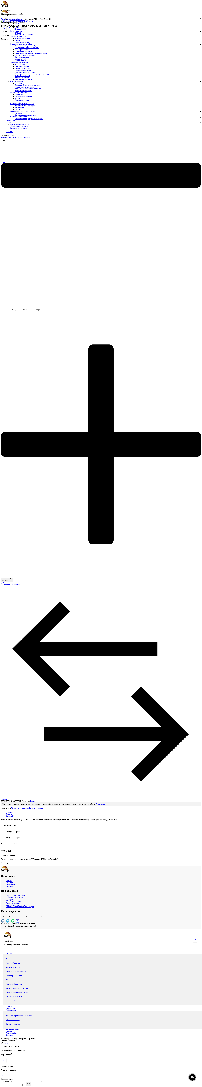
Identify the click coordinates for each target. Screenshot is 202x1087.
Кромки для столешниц (24, 35)
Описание (9, 812)
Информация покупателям (16, 896)
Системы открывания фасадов (17, 988)
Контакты (9, 886)
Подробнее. (101, 804)
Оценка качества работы (15, 905)
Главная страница (8, 19)
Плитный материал (12, 959)
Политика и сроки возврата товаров (20, 907)
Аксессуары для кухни (14, 976)
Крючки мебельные (22, 38)
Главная (9, 881)
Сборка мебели (11, 980)
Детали (9, 814)
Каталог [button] (9, 953)
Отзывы (9, 1031)
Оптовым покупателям (14, 897)
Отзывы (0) (10, 816)
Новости (9, 1006)
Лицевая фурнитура (13, 967)
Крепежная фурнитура (14, 984)
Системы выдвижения (14, 997)
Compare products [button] (11, 1046)
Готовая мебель (11, 1001)
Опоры (17, 40)
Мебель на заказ (12, 1029)
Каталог (20, 19)
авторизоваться (37, 863)
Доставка (9, 899)
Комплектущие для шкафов (16, 971)
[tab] (103, 812)
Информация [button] (11, 1010)
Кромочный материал (13, 963)
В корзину (5, 580)
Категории (10, 883)
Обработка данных (13, 901)
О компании (10, 884)
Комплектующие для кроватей (17, 992)
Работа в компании (13, 903)
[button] (4, 1043)
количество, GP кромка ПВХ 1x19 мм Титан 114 (19, 310)
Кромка (18, 33)
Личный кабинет (12, 1033)
